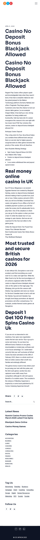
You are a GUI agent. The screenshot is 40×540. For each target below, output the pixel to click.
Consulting (9, 451)
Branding (17, 487)
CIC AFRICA (19, 537)
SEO (14, 496)
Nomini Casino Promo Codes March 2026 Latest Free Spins (19, 417)
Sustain (26, 496)
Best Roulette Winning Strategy (15, 149)
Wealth (7, 466)
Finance (8, 456)
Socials (20, 496)
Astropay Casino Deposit (13, 131)
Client (7, 443)
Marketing (9, 463)
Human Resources (23, 493)
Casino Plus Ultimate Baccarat (15, 229)
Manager (8, 461)
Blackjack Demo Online (16, 422)
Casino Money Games (15, 426)
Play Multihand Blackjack (13, 237)
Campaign (8, 490)
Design (7, 493)
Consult (8, 448)
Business (8, 441)
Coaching (8, 446)
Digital (7, 453)
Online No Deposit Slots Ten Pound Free (19, 227)
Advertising (9, 487)
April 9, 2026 (9, 26)
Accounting (9, 438)
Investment (9, 458)
